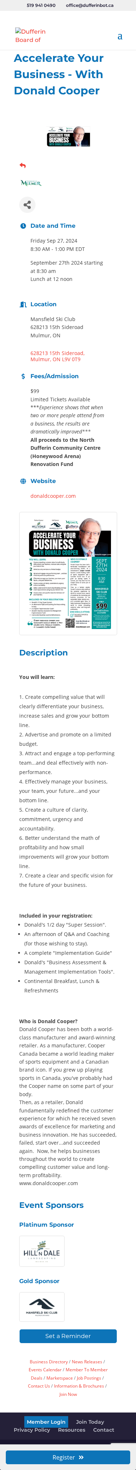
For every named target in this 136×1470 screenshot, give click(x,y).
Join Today (90, 1422)
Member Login (46, 1422)
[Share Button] (27, 205)
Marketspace (59, 1378)
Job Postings (89, 1378)
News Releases (87, 1361)
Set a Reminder (68, 1336)
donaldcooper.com (53, 495)
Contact (103, 1430)
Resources (71, 1430)
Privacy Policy (32, 1430)
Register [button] (64, 1457)
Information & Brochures (79, 1386)
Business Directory (49, 1361)
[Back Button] (23, 166)
